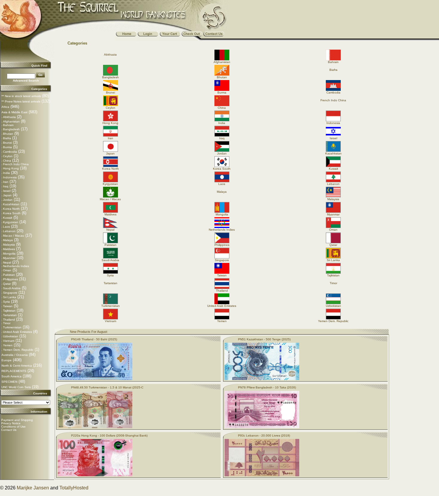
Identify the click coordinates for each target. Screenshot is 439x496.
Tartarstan (10, 315)
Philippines (10, 279)
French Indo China (16, 164)
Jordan (8, 199)
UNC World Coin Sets (16, 387)
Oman (7, 270)
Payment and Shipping (17, 420)
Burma (7, 147)
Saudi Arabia (12, 288)
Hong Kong (11, 168)
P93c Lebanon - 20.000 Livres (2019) (264, 435)
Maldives (9, 249)
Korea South (12, 213)
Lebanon (9, 231)
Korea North (11, 208)
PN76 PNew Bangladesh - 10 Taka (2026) (267, 387)
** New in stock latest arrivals (21, 96)
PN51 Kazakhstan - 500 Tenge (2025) (264, 339)
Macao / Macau (13, 235)
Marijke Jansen (33, 487)
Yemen (8, 345)
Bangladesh (11, 129)
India (6, 172)
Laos (6, 226)
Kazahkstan (11, 204)
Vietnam (8, 340)
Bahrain (8, 125)
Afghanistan (11, 121)
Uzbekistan (10, 336)
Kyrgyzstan (10, 222)
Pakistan (9, 274)
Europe (6, 360)
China (7, 160)
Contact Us (8, 429)
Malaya (8, 240)
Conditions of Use (13, 426)
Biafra (7, 138)
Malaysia (9, 244)
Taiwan (8, 306)
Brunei (7, 142)
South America (11, 376)
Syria (6, 301)
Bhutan (8, 133)
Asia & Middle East (14, 112)
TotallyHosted (73, 487)
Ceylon (8, 156)
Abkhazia (9, 117)
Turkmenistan (12, 327)
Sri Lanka (9, 297)
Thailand (9, 319)
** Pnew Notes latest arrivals (20, 101)
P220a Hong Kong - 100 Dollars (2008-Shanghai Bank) (109, 435)
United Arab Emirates (17, 331)
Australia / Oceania (14, 354)
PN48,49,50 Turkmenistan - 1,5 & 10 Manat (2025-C (107, 387)
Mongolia (9, 253)
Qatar (7, 283)
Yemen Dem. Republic (18, 349)
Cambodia (10, 151)
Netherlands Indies (16, 266)
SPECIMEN (9, 381)
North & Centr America (16, 365)
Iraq (5, 186)
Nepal (7, 262)
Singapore (10, 292)
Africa (5, 106)
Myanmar (9, 258)
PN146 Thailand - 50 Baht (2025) (94, 339)
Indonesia (10, 177)
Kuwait (7, 217)
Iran (5, 181)
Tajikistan (9, 310)
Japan (7, 195)
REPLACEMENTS (13, 371)
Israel (6, 190)
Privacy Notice (11, 423)
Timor (6, 323)
